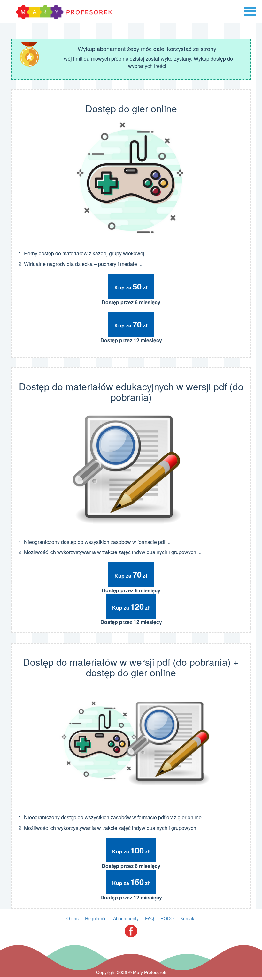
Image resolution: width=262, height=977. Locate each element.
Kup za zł (131, 286)
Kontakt (188, 918)
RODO (167, 918)
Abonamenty (126, 918)
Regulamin (96, 918)
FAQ (149, 918)
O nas (72, 918)
